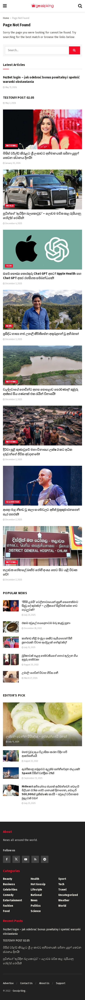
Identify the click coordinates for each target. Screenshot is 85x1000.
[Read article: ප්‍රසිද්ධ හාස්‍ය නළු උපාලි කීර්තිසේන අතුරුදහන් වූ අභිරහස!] (42, 310)
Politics (36, 905)
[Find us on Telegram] (44, 859)
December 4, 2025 (13, 223)
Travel (62, 889)
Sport (62, 879)
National (11, 146)
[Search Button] (80, 6)
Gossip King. (19, 990)
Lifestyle (36, 889)
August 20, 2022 (31, 665)
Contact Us (26, 983)
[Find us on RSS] (35, 859)
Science (36, 911)
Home (6, 18)
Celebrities (12, 502)
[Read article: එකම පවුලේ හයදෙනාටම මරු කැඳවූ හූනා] (11, 627)
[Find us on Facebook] (6, 859)
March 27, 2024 (30, 678)
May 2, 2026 (10, 103)
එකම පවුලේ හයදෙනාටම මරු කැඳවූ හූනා (46, 623)
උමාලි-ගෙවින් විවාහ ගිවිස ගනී (40, 673)
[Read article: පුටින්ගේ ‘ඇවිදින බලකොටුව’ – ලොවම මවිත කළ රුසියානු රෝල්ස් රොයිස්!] (42, 189)
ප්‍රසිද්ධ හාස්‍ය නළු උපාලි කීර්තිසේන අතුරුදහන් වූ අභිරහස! (40, 334)
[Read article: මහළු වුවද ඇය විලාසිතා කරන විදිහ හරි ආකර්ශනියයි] (11, 756)
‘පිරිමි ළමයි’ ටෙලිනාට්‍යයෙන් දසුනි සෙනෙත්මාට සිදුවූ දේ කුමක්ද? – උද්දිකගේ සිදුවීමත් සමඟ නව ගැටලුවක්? (50, 605)
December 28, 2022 (33, 628)
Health (35, 879)
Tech (9, 266)
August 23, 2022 (31, 761)
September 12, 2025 (33, 778)
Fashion (8, 905)
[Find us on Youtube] (25, 859)
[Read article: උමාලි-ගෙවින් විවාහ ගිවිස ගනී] (11, 676)
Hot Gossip (38, 884)
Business (9, 884)
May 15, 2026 (11, 87)
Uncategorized (68, 895)
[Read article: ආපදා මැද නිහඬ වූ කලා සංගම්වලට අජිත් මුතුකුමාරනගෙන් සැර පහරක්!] (42, 486)
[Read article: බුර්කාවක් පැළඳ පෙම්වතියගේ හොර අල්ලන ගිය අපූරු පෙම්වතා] (11, 659)
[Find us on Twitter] (16, 859)
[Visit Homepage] (42, 6)
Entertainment (12, 900)
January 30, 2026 (12, 163)
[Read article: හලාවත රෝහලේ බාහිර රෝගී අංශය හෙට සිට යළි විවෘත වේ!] (42, 546)
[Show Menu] (5, 6)
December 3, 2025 (13, 283)
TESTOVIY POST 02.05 (18, 98)
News (9, 326)
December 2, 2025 (13, 459)
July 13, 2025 (29, 647)
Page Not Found (20, 18)
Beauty (7, 879)
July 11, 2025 (13, 742)
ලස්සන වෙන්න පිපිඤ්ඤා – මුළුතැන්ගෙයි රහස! (36, 736)
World (9, 206)
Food (6, 911)
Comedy (8, 895)
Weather (63, 900)
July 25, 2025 (29, 615)
